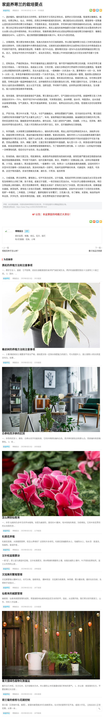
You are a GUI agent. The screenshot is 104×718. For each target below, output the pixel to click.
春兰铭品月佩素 (95, 251)
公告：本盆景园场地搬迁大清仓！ (53, 214)
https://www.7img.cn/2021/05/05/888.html (31, 207)
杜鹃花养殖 (8, 536)
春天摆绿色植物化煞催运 (16, 681)
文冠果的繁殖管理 (12, 574)
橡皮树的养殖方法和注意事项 (18, 349)
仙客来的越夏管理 (12, 593)
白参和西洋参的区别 (13, 433)
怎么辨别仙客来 (11, 517)
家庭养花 (6, 10)
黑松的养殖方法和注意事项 (17, 265)
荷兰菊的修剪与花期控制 (16, 700)
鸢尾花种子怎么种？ (10, 251)
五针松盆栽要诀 (11, 555)
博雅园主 (16, 10)
